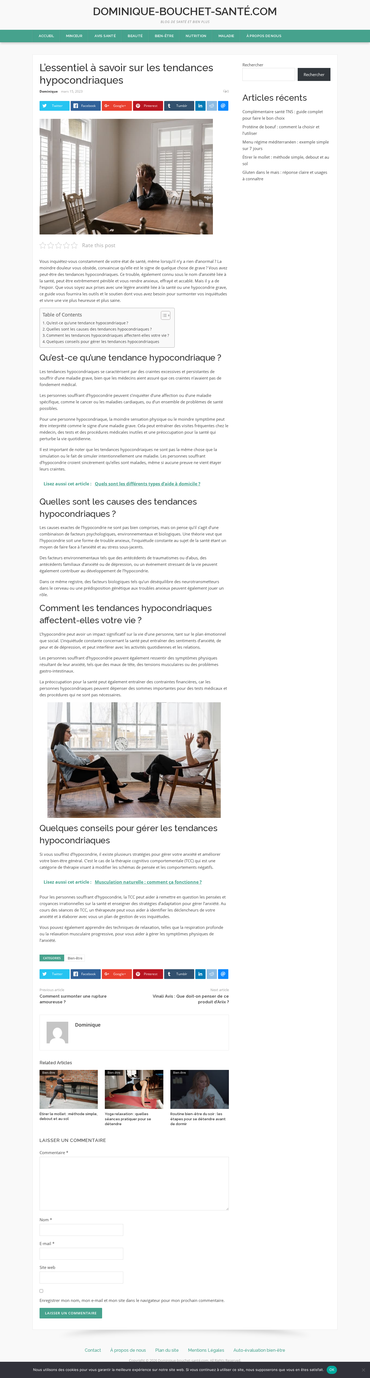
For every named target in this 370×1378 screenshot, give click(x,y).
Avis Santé (105, 36)
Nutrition (196, 36)
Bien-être (164, 36)
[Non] (363, 1370)
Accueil (46, 36)
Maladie (226, 36)
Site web (47, 1267)
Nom (46, 1219)
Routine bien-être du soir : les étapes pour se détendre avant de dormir (198, 1119)
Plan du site (167, 1350)
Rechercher (252, 64)
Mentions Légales (206, 1350)
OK (332, 1369)
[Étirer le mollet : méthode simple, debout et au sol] (69, 1089)
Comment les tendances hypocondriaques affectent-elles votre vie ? (107, 335)
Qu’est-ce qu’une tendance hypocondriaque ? (87, 323)
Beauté (135, 36)
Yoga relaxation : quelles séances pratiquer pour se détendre (128, 1119)
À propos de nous (263, 36)
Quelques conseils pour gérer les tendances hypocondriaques (102, 341)
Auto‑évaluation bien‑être (259, 1350)
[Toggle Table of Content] (163, 315)
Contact (93, 1350)
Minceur (74, 36)
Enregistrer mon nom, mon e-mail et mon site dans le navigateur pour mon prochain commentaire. (132, 1300)
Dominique (49, 91)
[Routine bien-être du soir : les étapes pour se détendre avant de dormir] (199, 1089)
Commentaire (54, 1152)
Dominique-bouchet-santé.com (185, 11)
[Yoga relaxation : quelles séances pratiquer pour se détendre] (134, 1089)
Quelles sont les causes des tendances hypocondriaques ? (99, 329)
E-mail (47, 1243)
